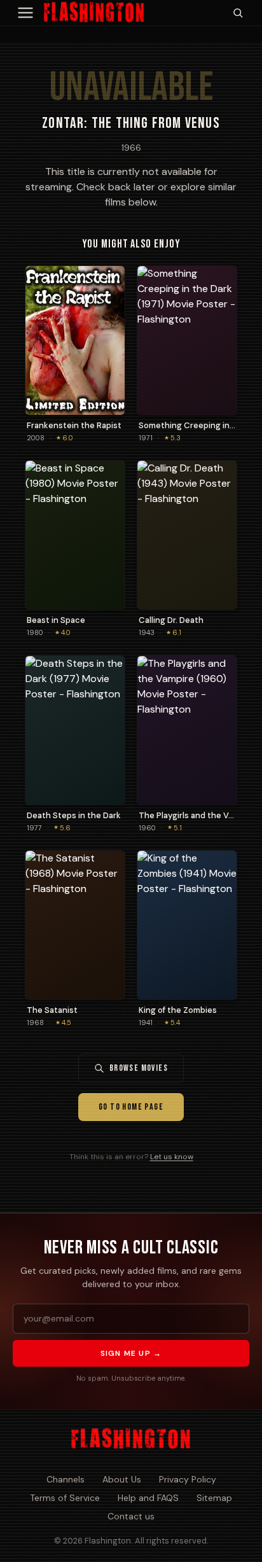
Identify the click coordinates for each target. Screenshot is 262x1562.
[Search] (237, 12)
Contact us (131, 1516)
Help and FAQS (148, 1497)
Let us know (171, 1157)
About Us (121, 1479)
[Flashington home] (131, 1439)
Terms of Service (65, 1497)
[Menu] (25, 12)
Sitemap (214, 1497)
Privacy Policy (187, 1479)
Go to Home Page (131, 1106)
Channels (65, 1479)
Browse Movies (138, 1068)
